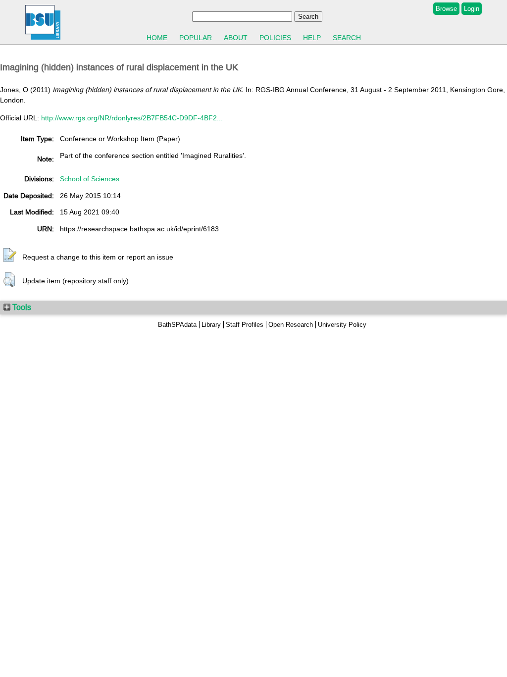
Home (157, 38)
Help (312, 38)
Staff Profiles (244, 324)
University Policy (342, 324)
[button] (9, 255)
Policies (275, 38)
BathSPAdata (177, 324)
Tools (20, 307)
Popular (195, 38)
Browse (446, 8)
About (236, 38)
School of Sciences (89, 179)
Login (471, 8)
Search (347, 38)
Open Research (290, 324)
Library (211, 324)
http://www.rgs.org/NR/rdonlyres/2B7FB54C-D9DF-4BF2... (132, 118)
